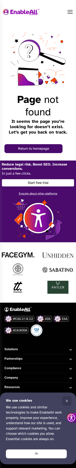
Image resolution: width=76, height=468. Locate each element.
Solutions (11, 349)
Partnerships (13, 358)
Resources (12, 387)
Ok (36, 453)
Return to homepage (33, 148)
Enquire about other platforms (38, 193)
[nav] (70, 12)
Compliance (12, 368)
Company (11, 377)
